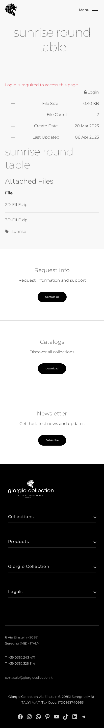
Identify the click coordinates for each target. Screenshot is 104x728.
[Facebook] (20, 717)
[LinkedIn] (75, 717)
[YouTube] (57, 717)
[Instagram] (29, 717)
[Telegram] (84, 717)
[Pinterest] (47, 717)
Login (93, 92)
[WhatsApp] (38, 717)
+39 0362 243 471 (21, 657)
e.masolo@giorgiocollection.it (29, 677)
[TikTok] (66, 717)
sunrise (17, 231)
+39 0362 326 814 (21, 663)
